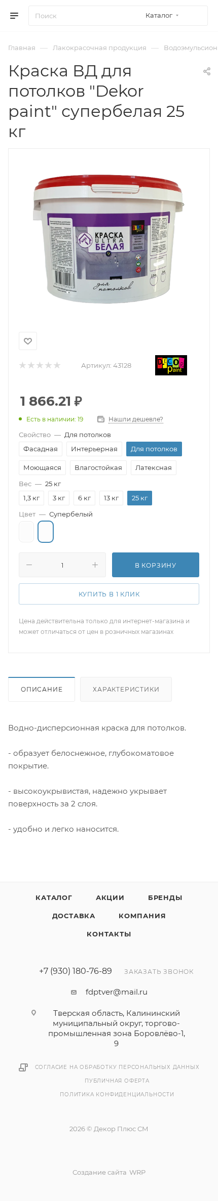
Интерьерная (94, 449)
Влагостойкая (98, 467)
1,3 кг (31, 498)
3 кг (59, 498)
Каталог (53, 897)
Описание (41, 689)
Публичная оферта (117, 1081)
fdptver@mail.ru (117, 992)
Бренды (165, 897)
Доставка (73, 916)
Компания (142, 916)
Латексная (153, 467)
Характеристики (126, 689)
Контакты (109, 934)
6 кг (84, 498)
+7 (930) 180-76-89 (75, 971)
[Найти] (195, 16)
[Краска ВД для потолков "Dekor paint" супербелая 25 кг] (109, 238)
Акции (110, 897)
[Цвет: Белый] (26, 531)
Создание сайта (99, 1172)
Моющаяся (42, 467)
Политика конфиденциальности (117, 1094)
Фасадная (40, 449)
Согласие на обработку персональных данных (117, 1067)
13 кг (111, 498)
